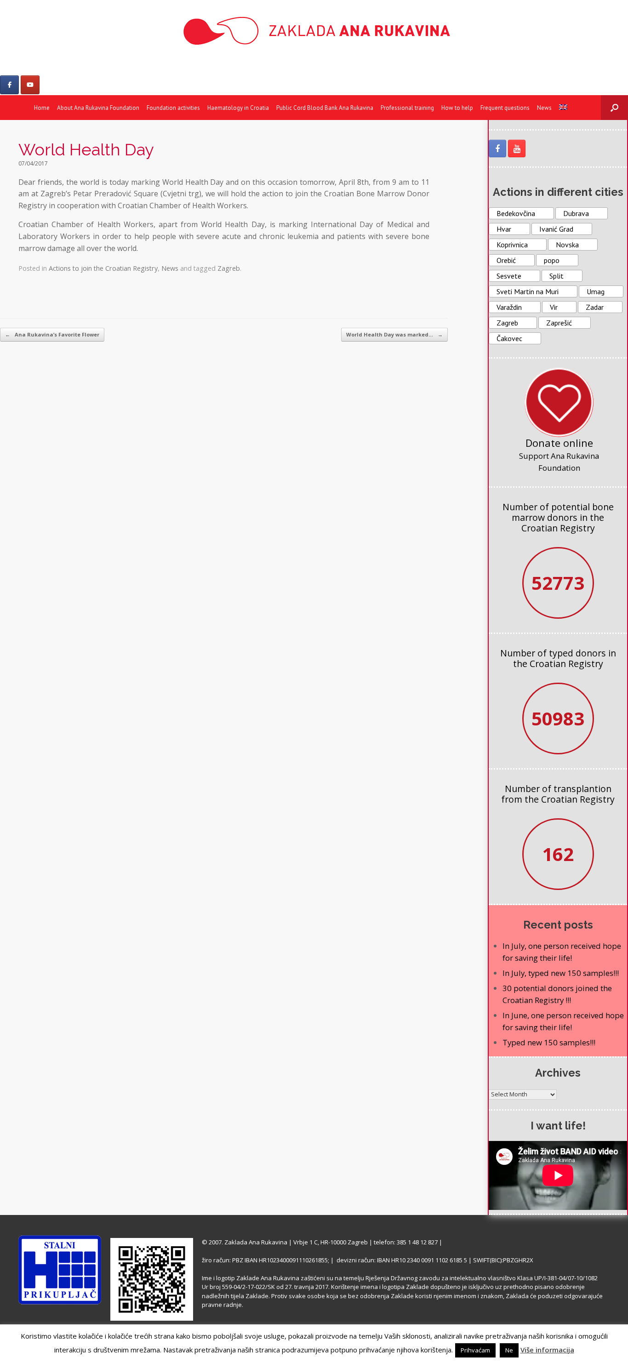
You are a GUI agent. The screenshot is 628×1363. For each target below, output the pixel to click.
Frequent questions (505, 108)
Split (556, 275)
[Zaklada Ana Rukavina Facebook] (497, 148)
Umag (596, 291)
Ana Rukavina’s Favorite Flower (52, 334)
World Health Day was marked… (394, 334)
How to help (457, 108)
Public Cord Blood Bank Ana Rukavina (324, 108)
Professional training (407, 108)
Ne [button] (509, 1350)
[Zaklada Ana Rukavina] (314, 30)
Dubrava (576, 213)
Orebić (506, 260)
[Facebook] (9, 84)
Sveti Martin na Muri (528, 291)
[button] (614, 107)
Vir (554, 307)
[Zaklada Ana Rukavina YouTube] (516, 148)
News (544, 108)
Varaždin (509, 307)
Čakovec (509, 338)
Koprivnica (512, 244)
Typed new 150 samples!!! (548, 1042)
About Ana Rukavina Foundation (98, 108)
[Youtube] (30, 84)
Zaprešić (559, 322)
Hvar (504, 229)
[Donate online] (559, 402)
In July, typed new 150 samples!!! (560, 973)
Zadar (595, 307)
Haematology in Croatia (238, 108)
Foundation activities (173, 108)
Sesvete (509, 275)
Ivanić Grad (556, 229)
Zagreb (228, 268)
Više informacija (547, 1349)
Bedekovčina (516, 213)
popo (551, 260)
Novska (567, 244)
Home (42, 108)
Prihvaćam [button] (475, 1350)
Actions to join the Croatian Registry (103, 268)
